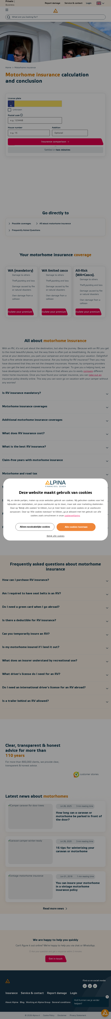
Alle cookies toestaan (76, 527)
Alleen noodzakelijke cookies (35, 527)
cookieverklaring (72, 515)
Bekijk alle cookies (55, 536)
